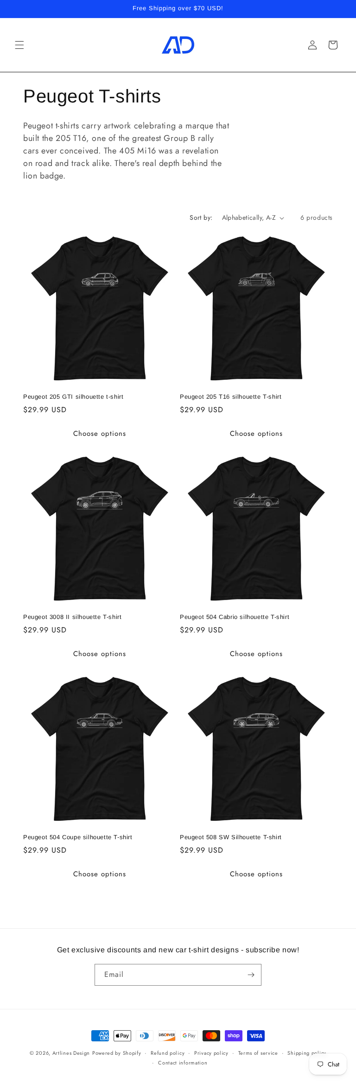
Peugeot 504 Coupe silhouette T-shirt (78, 837)
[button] (19, 45)
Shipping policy (306, 1053)
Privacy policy (211, 1053)
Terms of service (258, 1053)
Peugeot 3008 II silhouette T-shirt (72, 616)
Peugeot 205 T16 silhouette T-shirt (230, 396)
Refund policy (167, 1053)
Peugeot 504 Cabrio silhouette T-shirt (234, 616)
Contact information (182, 1062)
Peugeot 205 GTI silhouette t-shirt (73, 396)
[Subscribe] (251, 975)
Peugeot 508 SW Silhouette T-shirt (231, 837)
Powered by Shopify (116, 1053)
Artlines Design (71, 1053)
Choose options (99, 433)
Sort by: (201, 217)
